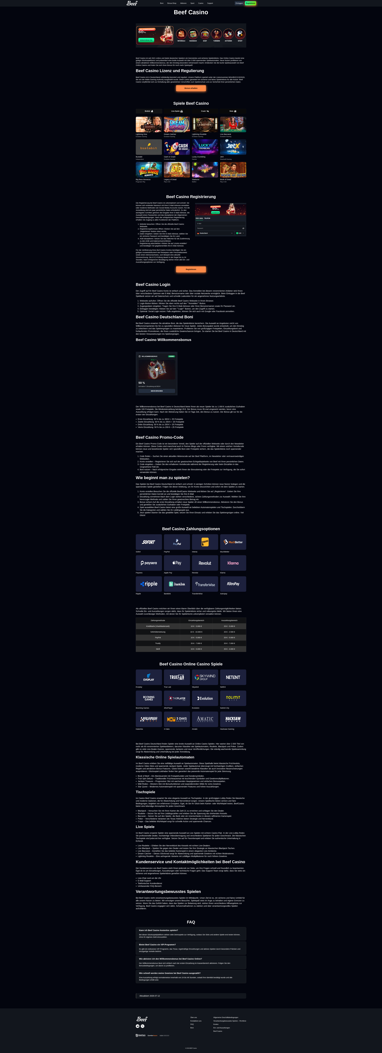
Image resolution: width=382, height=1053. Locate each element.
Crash (203, 111)
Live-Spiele (175, 111)
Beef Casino (217, 1031)
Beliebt (147, 111)
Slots (231, 111)
